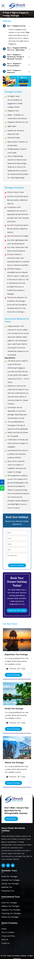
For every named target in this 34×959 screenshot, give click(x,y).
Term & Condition (8, 932)
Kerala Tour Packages (9, 876)
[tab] (17, 26)
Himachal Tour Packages (10, 880)
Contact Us (5, 943)
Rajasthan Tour (6, 887)
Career (4, 929)
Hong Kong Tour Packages (11, 913)
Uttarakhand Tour (7, 891)
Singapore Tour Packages (10, 910)
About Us (4, 939)
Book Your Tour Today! (17, 610)
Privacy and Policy (8, 936)
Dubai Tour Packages (9, 903)
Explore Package (13, 675)
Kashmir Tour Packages (10, 884)
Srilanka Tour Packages (10, 917)
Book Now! (11, 819)
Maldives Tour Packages (10, 906)
